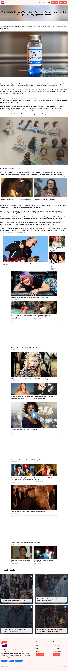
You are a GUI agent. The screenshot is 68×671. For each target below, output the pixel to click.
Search (38, 651)
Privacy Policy (56, 645)
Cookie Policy (56, 648)
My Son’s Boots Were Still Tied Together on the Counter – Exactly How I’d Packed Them (49, 630)
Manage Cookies (57, 651)
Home (38, 645)
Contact (54, 2)
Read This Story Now (8, 649)
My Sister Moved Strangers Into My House (13, 600)
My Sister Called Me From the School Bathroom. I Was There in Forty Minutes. (15, 630)
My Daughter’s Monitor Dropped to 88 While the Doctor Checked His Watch (50, 599)
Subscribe (63, 2)
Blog (37, 648)
